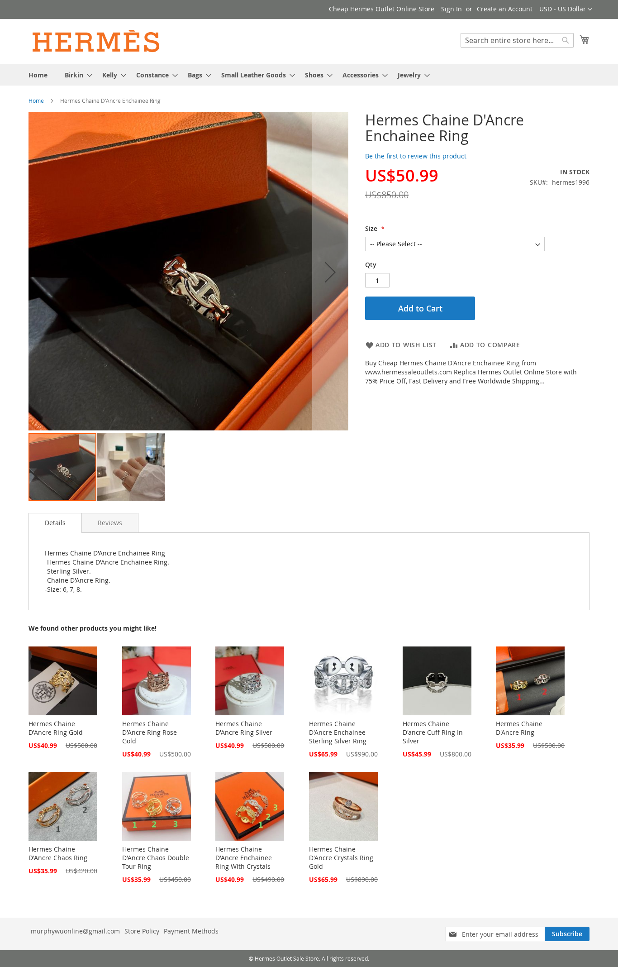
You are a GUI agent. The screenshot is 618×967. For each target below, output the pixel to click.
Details (55, 522)
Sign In (451, 9)
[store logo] (96, 41)
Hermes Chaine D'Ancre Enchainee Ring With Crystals (243, 858)
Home (36, 100)
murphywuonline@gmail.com (75, 931)
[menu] (309, 75)
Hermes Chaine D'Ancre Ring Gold (56, 728)
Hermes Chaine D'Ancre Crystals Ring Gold (341, 858)
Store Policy (141, 931)
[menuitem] (38, 75)
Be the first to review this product (415, 156)
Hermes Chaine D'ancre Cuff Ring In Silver (433, 732)
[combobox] (517, 40)
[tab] (55, 523)
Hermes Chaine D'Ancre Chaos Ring (58, 853)
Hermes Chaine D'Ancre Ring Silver (243, 728)
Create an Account (504, 9)
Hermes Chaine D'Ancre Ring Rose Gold (149, 732)
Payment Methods (191, 931)
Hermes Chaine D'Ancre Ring (519, 728)
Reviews (110, 522)
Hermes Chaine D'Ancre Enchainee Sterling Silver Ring (337, 732)
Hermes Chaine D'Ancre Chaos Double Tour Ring (155, 858)
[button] (565, 9)
